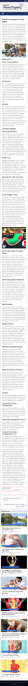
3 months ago (6, 531)
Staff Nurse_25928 (15, 657)
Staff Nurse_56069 (15, 531)
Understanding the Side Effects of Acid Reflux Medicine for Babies (14, 505)
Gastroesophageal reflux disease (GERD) (10, 524)
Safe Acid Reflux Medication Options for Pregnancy (12, 499)
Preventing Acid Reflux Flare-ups (11, 674)
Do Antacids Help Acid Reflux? (10, 655)
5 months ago (6, 657)
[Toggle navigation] (3, 13)
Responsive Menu (25, 1)
